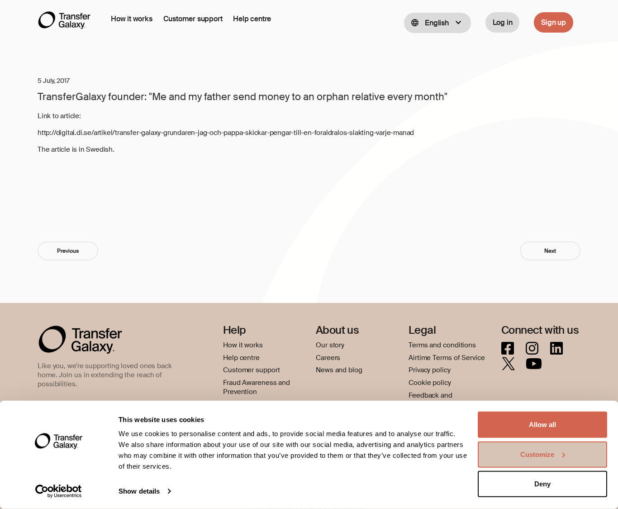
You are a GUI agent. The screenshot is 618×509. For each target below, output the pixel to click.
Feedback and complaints (430, 400)
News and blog (339, 370)
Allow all (542, 424)
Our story (330, 345)
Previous (68, 250)
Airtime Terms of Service (447, 357)
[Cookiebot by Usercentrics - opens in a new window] (58, 491)
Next (550, 250)
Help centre (252, 19)
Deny (542, 484)
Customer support (193, 19)
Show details (139, 491)
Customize (537, 454)
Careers (328, 357)
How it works (131, 19)
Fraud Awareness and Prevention (256, 387)
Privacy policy (430, 370)
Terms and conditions (442, 345)
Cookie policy (430, 382)
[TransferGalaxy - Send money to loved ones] (64, 22)
